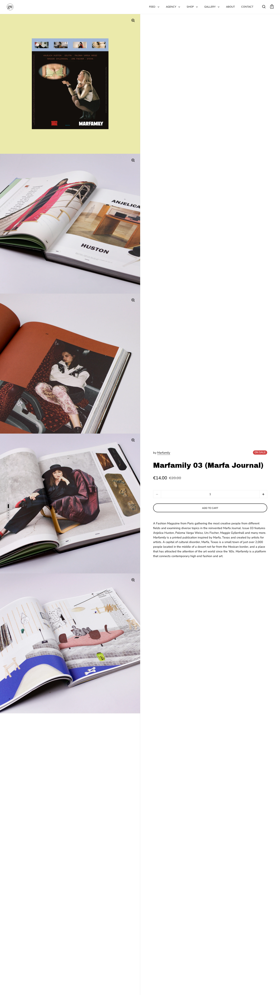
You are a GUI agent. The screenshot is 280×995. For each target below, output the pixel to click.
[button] (263, 494)
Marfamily (163, 453)
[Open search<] (264, 6)
